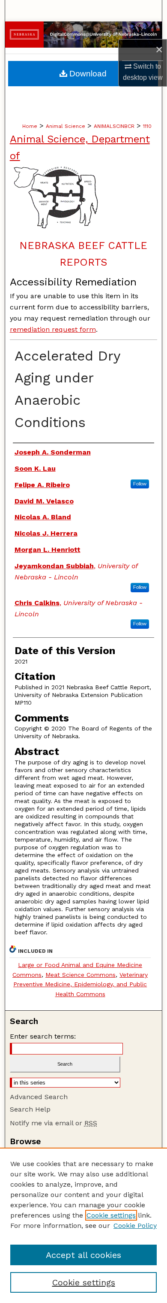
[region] (83, 1225)
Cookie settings (111, 1215)
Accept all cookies (83, 1255)
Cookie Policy (135, 1225)
